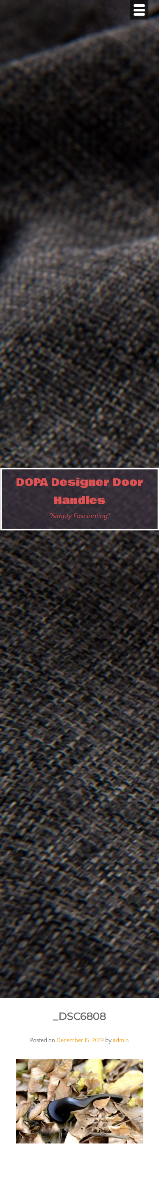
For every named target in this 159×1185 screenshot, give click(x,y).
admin (121, 1040)
